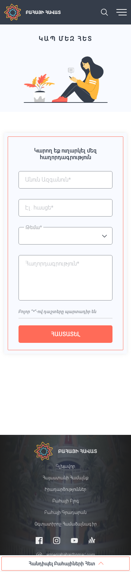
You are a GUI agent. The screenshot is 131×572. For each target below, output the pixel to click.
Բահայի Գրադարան (65, 512)
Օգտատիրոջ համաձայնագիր (66, 524)
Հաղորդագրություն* (52, 264)
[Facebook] (39, 540)
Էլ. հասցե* (39, 208)
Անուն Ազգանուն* (48, 180)
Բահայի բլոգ (65, 501)
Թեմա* (34, 227)
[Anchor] (91, 540)
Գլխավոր (65, 466)
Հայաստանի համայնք (65, 477)
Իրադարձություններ (65, 489)
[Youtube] (74, 540)
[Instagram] (56, 540)
